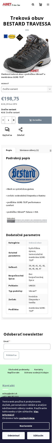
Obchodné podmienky (18, 369)
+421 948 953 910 (10, 396)
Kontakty (38, 369)
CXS (27, 30)
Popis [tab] (9, 150)
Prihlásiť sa (11, 355)
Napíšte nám (13, 372)
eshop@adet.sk (9, 393)
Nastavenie (26, 426)
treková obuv (35, 242)
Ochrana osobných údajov (36, 372)
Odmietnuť (13, 435)
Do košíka (37, 120)
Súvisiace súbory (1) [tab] (29, 150)
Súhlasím (38, 435)
